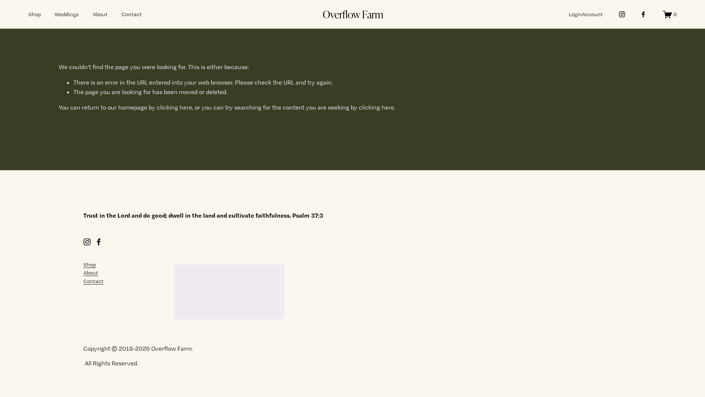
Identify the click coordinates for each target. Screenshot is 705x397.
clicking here (174, 107)
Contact (132, 14)
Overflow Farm (353, 14)
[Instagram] (622, 14)
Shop (34, 14)
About (100, 14)
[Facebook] (643, 14)
